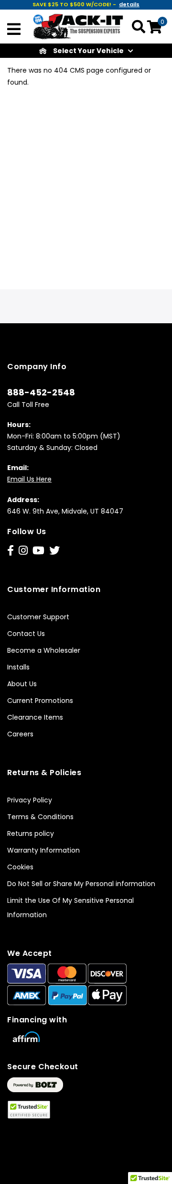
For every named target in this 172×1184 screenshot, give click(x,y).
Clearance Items (35, 717)
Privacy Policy (29, 800)
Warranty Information (43, 850)
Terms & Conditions (40, 817)
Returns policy (30, 833)
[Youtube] (38, 550)
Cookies (20, 867)
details (129, 4)
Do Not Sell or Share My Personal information (81, 883)
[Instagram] (23, 550)
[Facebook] (10, 550)
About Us (22, 684)
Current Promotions (40, 700)
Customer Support (38, 617)
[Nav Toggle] (14, 30)
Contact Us (26, 633)
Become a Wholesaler (43, 650)
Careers (20, 734)
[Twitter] (54, 550)
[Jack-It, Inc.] (78, 26)
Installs (18, 667)
